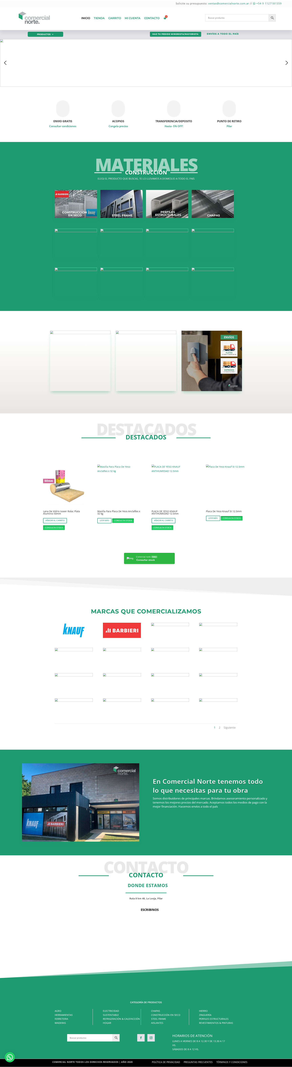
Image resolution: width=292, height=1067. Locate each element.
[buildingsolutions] (122, 650)
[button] (146, 63)
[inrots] (122, 675)
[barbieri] (122, 637)
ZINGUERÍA (205, 1015)
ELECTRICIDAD (111, 1010)
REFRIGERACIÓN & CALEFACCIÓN (121, 1018)
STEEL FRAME (158, 1018)
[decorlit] (218, 700)
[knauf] (74, 637)
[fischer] (74, 675)
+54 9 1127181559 (269, 3)
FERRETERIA (61, 1018)
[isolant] (170, 675)
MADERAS (60, 1022)
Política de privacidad (166, 1062)
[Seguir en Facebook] (141, 1038)
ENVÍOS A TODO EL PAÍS (223, 33)
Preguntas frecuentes (198, 1062)
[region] (146, 63)
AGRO (58, 1010)
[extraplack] (218, 650)
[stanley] (122, 700)
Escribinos (150, 910)
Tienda (99, 18)
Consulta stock (54, 527)
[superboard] (170, 700)
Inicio (85, 18)
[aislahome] (218, 625)
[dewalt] (170, 650)
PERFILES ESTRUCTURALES (213, 1018)
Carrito (114, 18)
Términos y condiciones (231, 1062)
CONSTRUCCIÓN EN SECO (165, 1015)
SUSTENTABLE (111, 1015)
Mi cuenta (132, 18)
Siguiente (230, 727)
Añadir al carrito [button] (55, 520)
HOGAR (107, 1022)
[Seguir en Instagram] (151, 1038)
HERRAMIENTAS (64, 1015)
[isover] (218, 675)
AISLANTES (157, 1022)
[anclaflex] (74, 650)
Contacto (152, 18)
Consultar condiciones (62, 126)
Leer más (104, 520)
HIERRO (203, 1010)
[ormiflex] (74, 700)
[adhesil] (170, 625)
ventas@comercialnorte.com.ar (228, 3)
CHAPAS (155, 1010)
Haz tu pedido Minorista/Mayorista (175, 34)
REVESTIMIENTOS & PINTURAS (216, 1022)
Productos (44, 34)
